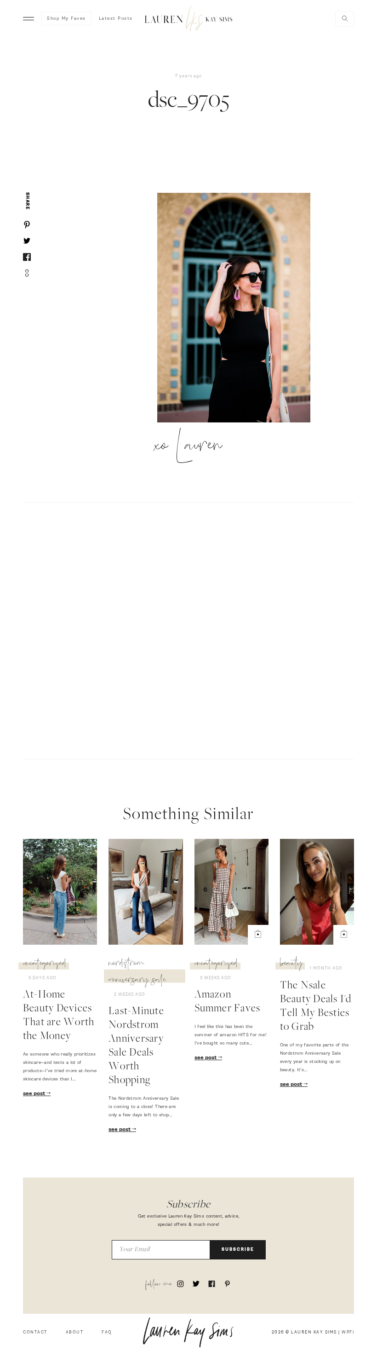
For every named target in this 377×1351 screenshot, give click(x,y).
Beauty (291, 964)
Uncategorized (45, 964)
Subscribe (238, 1249)
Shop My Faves (66, 18)
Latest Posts (116, 18)
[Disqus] (188, 629)
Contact (35, 1332)
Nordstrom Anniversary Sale (137, 972)
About (75, 1332)
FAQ (107, 1332)
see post (34, 1094)
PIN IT (238, 308)
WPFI (348, 1332)
